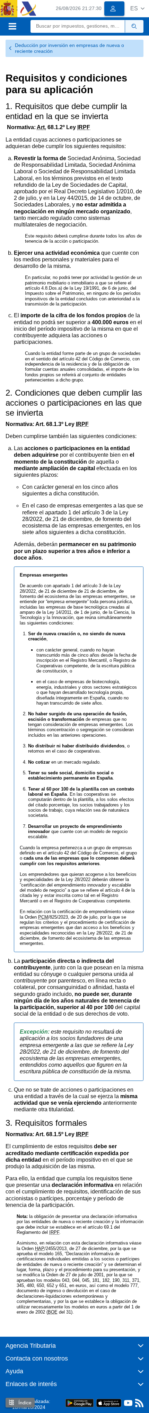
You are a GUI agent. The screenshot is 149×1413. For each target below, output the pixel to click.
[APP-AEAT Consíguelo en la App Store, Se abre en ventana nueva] (108, 1403)
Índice (24, 1402)
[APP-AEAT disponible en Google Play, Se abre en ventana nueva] (79, 1403)
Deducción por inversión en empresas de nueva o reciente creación (69, 48)
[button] (137, 8)
